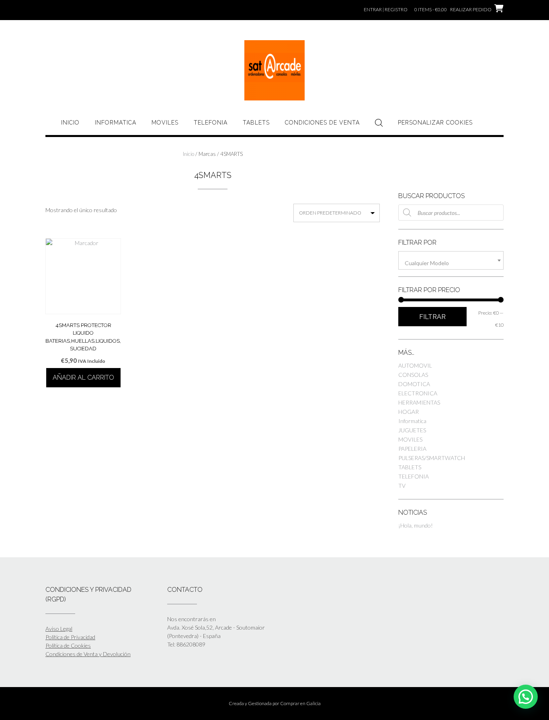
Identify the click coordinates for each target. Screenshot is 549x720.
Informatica (115, 122)
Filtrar (432, 317)
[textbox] (451, 263)
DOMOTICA (414, 383)
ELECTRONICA (417, 393)
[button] (526, 697)
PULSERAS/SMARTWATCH (431, 457)
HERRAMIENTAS (419, 402)
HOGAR (408, 411)
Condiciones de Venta (322, 122)
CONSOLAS (413, 374)
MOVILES (165, 122)
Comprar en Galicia (300, 703)
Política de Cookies (68, 645)
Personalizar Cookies (435, 122)
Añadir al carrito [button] (83, 377)
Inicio (70, 122)
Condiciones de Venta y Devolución (88, 653)
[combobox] (451, 260)
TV (402, 485)
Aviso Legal (58, 628)
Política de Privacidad (70, 637)
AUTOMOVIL (415, 365)
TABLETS (256, 122)
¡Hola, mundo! (415, 525)
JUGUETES (412, 430)
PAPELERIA (412, 448)
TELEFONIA (210, 122)
